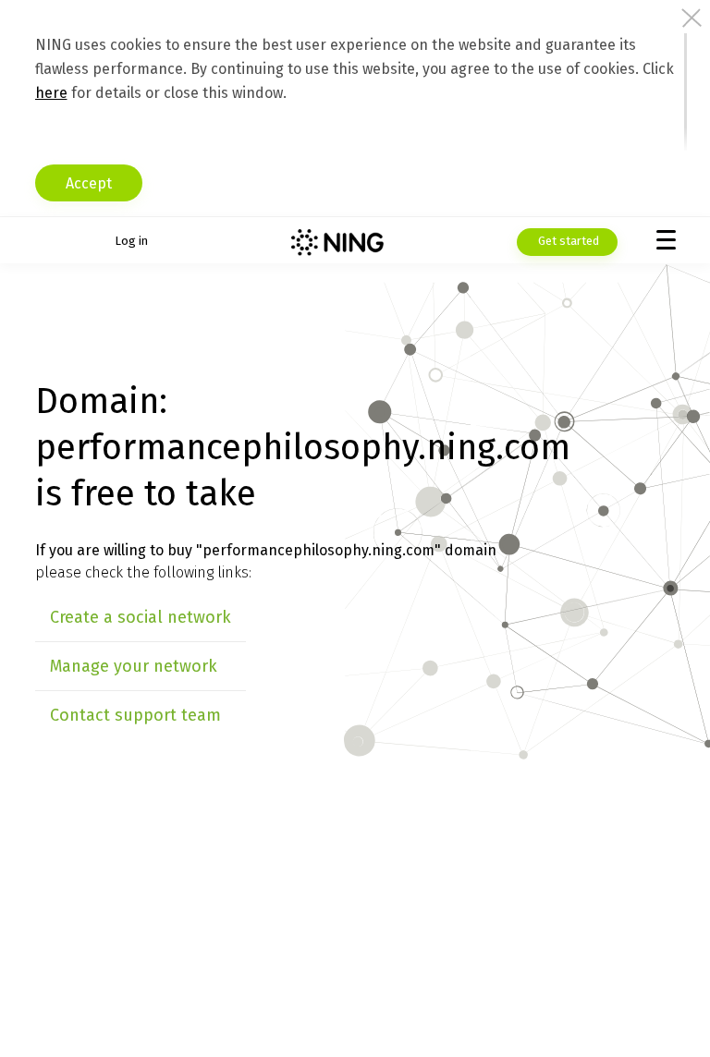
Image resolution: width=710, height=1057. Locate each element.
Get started (567, 241)
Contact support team (135, 715)
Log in (131, 241)
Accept (89, 183)
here (51, 93)
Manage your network (133, 666)
